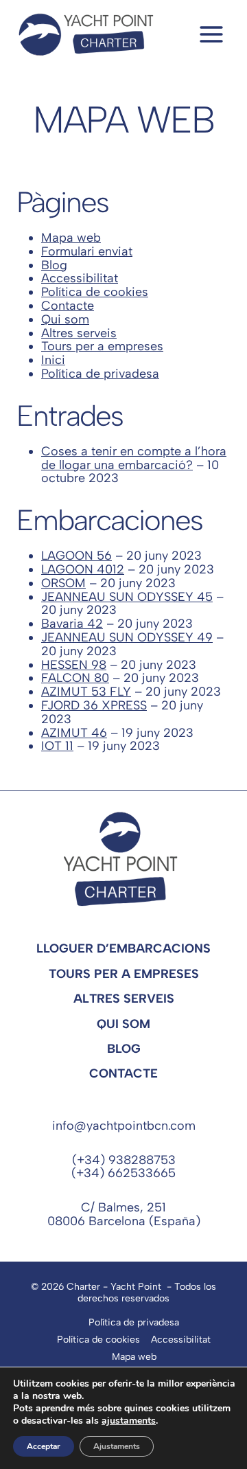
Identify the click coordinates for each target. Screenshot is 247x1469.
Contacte (67, 305)
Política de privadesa (100, 373)
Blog (54, 265)
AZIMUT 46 (74, 732)
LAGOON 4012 (82, 569)
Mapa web (71, 237)
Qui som (65, 319)
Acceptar (43, 1446)
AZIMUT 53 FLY (86, 691)
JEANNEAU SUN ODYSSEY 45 (127, 596)
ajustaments (129, 1421)
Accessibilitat (79, 278)
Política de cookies (94, 291)
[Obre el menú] (211, 34)
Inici (53, 359)
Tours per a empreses (102, 346)
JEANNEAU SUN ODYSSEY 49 (127, 637)
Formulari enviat (86, 251)
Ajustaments (116, 1446)
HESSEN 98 (73, 664)
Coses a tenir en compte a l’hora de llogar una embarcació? (133, 458)
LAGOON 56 (76, 555)
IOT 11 (57, 745)
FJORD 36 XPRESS (94, 705)
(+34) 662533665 (123, 1173)
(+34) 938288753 (124, 1160)
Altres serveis (79, 333)
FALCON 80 (75, 677)
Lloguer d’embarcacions (123, 948)
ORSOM (63, 583)
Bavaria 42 (72, 623)
